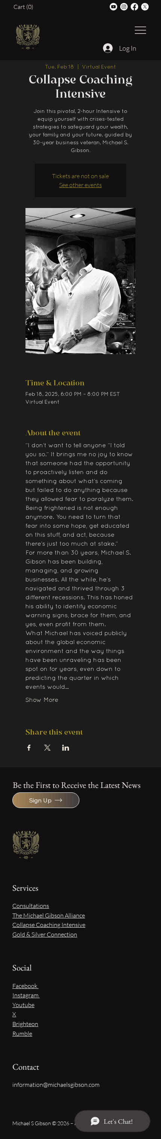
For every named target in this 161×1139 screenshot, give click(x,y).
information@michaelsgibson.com (56, 1084)
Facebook (25, 986)
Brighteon (25, 1024)
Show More (41, 700)
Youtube (23, 1005)
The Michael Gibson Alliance (48, 915)
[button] (24, 6)
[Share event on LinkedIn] (65, 748)
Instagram (26, 995)
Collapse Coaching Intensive (48, 924)
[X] (145, 6)
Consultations (30, 905)
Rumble (22, 1033)
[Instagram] (124, 6)
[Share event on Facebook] (29, 748)
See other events (80, 185)
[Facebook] (134, 6)
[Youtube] (113, 6)
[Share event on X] (47, 748)
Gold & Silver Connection (44, 934)
